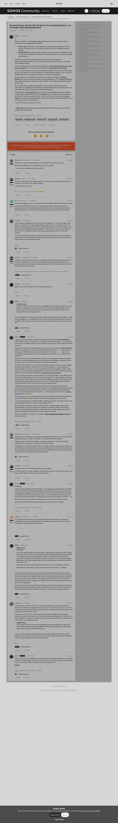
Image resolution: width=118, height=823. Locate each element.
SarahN (17, 179)
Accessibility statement (70, 690)
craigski (17, 517)
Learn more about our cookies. (91, 811)
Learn (11, 4)
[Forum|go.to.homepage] (23, 11)
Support (17, 4)
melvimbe (17, 220)
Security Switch (64, 119)
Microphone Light (30, 119)
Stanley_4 (18, 160)
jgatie (16, 301)
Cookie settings (58, 690)
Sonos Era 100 (42, 119)
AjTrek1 (17, 36)
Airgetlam (17, 284)
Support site (70, 11)
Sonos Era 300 (53, 119)
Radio (23, 4)
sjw (16, 201)
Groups (63, 11)
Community (10, 17)
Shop (5, 4)
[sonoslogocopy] (59, 3)
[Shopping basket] (112, 4)
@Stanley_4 (26, 203)
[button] (95, 11)
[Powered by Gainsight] (59, 686)
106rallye (17, 466)
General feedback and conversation (41, 17)
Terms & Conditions (46, 690)
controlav (17, 257)
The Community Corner (23, 17)
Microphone (19, 119)
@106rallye (18, 486)
